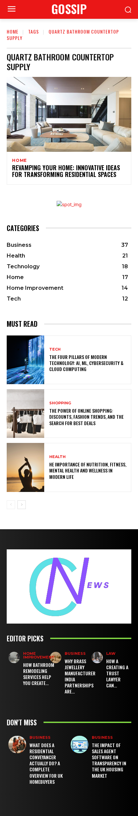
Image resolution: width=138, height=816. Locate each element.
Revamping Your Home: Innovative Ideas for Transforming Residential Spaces (66, 171)
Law (111, 653)
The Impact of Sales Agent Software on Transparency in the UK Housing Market (109, 760)
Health (57, 457)
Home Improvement (39, 655)
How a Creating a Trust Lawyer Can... (117, 673)
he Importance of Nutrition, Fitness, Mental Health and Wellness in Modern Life (87, 470)
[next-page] (21, 504)
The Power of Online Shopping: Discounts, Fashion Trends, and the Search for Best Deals (86, 416)
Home (12, 31)
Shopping (60, 403)
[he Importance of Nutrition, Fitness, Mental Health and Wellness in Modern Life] (25, 467)
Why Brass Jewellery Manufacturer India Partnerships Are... (80, 676)
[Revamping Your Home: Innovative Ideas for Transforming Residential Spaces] (69, 114)
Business (75, 653)
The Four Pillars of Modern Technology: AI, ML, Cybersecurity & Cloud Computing (86, 362)
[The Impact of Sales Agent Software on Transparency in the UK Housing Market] (79, 745)
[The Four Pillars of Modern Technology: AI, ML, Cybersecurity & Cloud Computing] (25, 359)
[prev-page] (11, 504)
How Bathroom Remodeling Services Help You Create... (38, 674)
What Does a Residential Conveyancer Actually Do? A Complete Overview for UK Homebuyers (46, 763)
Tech (55, 349)
